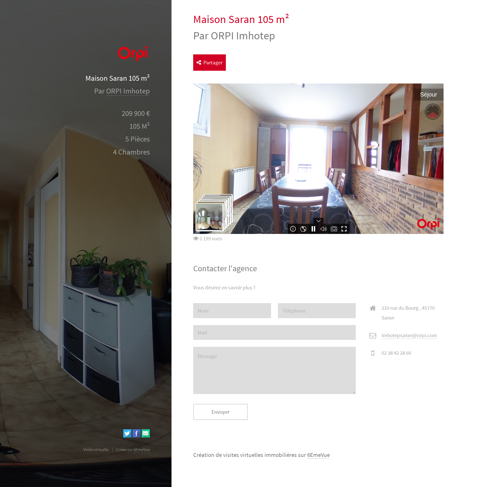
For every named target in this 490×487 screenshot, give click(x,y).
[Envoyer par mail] (146, 435)
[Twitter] (127, 435)
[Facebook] (136, 435)
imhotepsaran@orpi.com (409, 335)
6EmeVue (318, 454)
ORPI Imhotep (128, 91)
